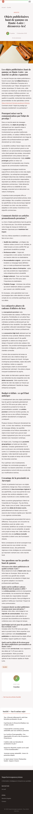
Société (9, 7)
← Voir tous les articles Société (11, 697)
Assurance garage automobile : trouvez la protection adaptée (16, 754)
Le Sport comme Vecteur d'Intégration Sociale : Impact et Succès (15, 760)
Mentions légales (6, 798)
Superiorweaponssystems (12, 777)
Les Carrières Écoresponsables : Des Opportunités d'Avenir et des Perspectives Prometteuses (16, 736)
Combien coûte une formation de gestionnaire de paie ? (13, 743)
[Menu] (29, 1)
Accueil (4, 7)
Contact (4, 801)
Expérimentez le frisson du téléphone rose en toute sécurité (16, 724)
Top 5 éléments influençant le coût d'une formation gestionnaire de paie (16, 718)
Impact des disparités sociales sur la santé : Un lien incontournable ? (16, 748)
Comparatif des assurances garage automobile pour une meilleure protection (16, 729)
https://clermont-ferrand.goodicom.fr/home (15, 103)
